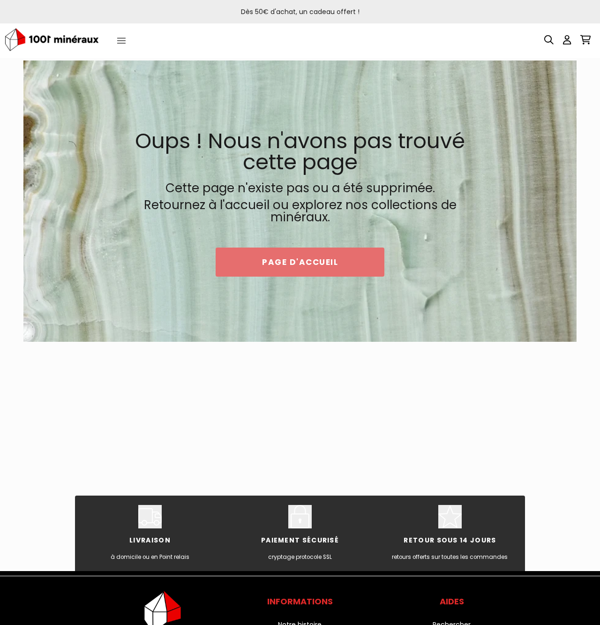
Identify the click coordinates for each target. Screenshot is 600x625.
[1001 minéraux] (51, 39)
